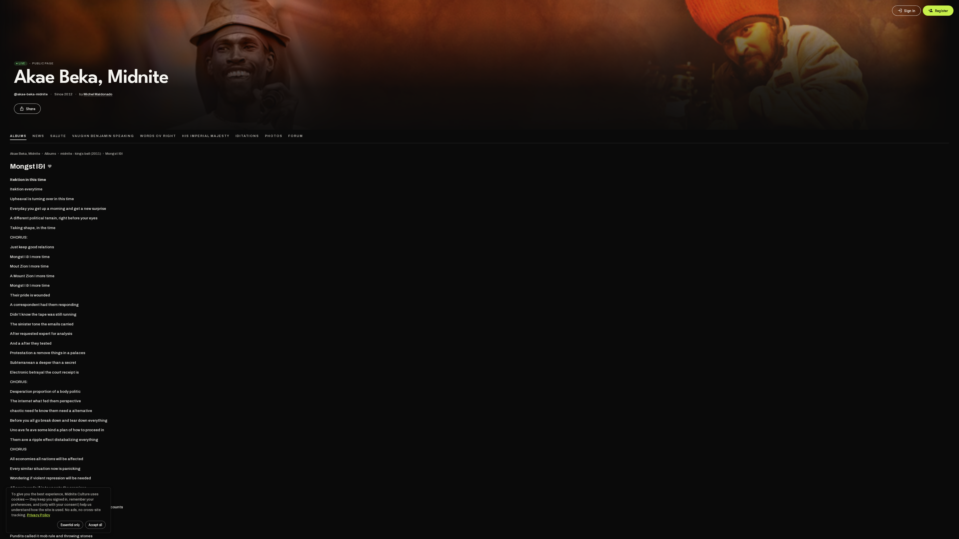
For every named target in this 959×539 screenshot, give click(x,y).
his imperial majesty (206, 136)
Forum (295, 136)
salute (58, 136)
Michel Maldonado (98, 94)
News (38, 136)
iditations (247, 136)
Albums (18, 136)
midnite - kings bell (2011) (80, 153)
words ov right (158, 136)
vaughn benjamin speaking (103, 136)
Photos (273, 136)
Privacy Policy (38, 515)
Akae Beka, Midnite (25, 153)
